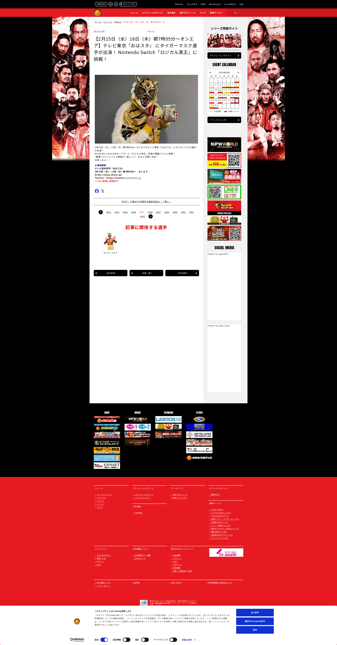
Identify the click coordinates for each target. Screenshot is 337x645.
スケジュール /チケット (144, 494)
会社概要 (176, 555)
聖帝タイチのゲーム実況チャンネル (225, 528)
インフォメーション (105, 494)
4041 (108, 212)
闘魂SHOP (215, 494)
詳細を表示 (187, 640)
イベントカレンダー (219, 120)
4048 (166, 212)
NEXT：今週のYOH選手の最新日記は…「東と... (146, 201)
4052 (142, 216)
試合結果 (171, 12)
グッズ (99, 507)
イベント (100, 504)
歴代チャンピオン (180, 498)
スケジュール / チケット (220, 55)
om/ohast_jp (123, 177)
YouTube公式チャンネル (221, 513)
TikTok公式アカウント (220, 516)
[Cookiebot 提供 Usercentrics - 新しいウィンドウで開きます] (77, 640)
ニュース (134, 12)
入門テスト (177, 564)
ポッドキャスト (215, 4)
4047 (158, 212)
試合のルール (140, 558)
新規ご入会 (101, 558)
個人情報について (104, 582)
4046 (150, 212)
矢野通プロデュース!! (219, 522)
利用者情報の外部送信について (220, 582)
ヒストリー (177, 558)
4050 (183, 212)
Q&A (99, 564)
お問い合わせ (176, 582)
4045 (141, 212)
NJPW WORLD (217, 509)
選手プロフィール (188, 12)
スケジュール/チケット (152, 12)
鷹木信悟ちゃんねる (219, 532)
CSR (241, 4)
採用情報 (176, 568)
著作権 (136, 582)
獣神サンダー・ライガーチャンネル (225, 519)
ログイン (100, 561)
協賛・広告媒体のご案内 (182, 571)
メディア (100, 501)
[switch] (126, 640)
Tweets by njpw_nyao (218, 325)
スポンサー (179, 4)
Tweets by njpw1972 (217, 254)
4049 (175, 212)
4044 (133, 212)
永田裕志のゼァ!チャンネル (222, 535)
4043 (125, 212)
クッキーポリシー (104, 586)
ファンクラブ (192, 4)
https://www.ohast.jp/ (108, 174)
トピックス (101, 498)
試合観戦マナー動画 (143, 555)
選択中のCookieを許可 (255, 621)
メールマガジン (230, 4)
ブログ (203, 4)
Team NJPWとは (104, 555)
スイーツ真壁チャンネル (221, 525)
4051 (191, 212)
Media (118, 22)
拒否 (255, 630)
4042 (117, 212)
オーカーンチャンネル (220, 538)
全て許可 (255, 612)
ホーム (98, 22)
